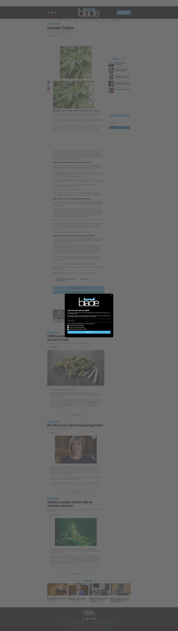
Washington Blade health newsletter (78, 329)
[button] (89, 326)
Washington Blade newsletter (76, 325)
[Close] (111, 295)
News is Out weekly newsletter (77, 327)
